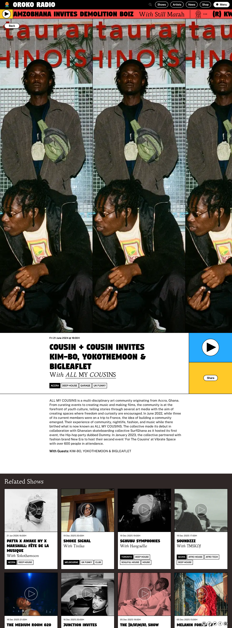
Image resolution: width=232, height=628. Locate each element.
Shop (205, 4)
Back (12, 25)
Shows (161, 4)
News (191, 4)
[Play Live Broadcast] (6, 14)
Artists (177, 4)
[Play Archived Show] (210, 347)
